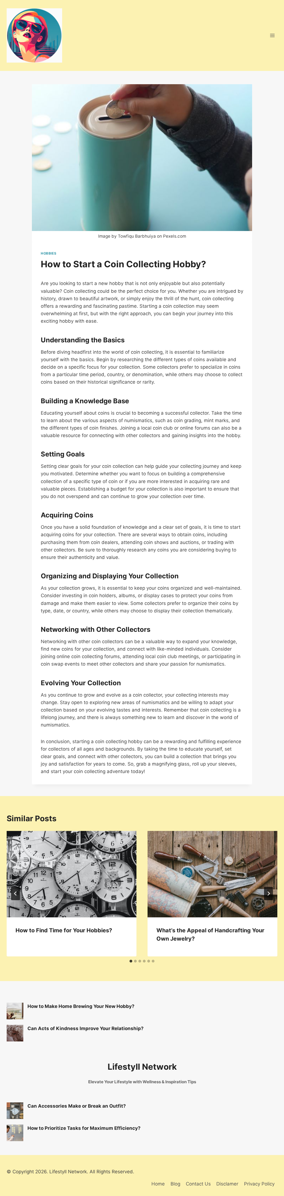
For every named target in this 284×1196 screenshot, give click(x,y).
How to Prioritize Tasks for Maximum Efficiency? (84, 1128)
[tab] (131, 961)
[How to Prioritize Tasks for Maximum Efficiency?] (15, 1133)
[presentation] (71, 874)
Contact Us (198, 1184)
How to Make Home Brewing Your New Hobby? (81, 1006)
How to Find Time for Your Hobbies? (64, 930)
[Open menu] (272, 35)
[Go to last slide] (15, 893)
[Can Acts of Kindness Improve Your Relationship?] (15, 1033)
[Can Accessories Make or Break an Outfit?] (15, 1110)
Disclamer (227, 1184)
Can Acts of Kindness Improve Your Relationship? (85, 1028)
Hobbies (48, 253)
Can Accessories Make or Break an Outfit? (76, 1106)
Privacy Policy (259, 1184)
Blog (175, 1184)
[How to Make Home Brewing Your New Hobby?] (15, 1011)
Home (158, 1184)
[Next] (268, 893)
